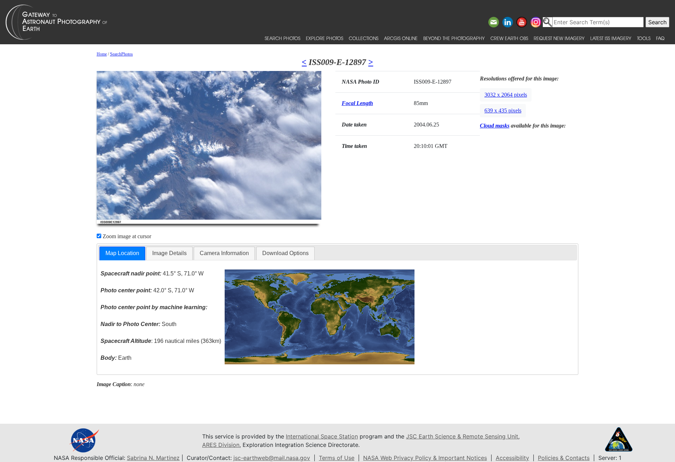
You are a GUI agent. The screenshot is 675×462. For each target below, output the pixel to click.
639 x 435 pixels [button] (502, 110)
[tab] (122, 253)
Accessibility (512, 457)
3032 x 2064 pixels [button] (505, 95)
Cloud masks (494, 126)
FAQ (660, 38)
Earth (116, 358)
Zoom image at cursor (126, 236)
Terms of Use (336, 457)
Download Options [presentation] (285, 253)
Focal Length (357, 103)
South (138, 324)
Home (102, 54)
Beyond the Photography (454, 38)
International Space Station (322, 436)
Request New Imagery (559, 38)
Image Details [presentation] (169, 253)
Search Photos (282, 38)
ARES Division (220, 444)
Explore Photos (324, 38)
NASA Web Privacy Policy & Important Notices (425, 457)
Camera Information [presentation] (224, 253)
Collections (363, 38)
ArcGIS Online (401, 38)
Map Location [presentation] (122, 253)
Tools (643, 38)
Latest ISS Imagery (610, 38)
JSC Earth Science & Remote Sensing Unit (462, 436)
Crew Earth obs (509, 38)
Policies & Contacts (564, 457)
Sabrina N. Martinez (153, 457)
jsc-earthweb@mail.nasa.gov (271, 457)
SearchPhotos (121, 54)
